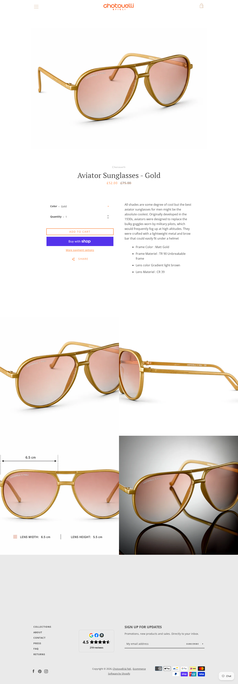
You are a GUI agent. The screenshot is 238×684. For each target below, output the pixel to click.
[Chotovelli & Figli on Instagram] (46, 671)
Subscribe (193, 644)
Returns (39, 654)
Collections (42, 626)
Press (37, 643)
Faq (36, 648)
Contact (39, 637)
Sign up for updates (143, 627)
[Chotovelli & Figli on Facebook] (33, 671)
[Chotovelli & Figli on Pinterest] (40, 671)
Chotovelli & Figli (122, 668)
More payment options (80, 250)
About (37, 632)
